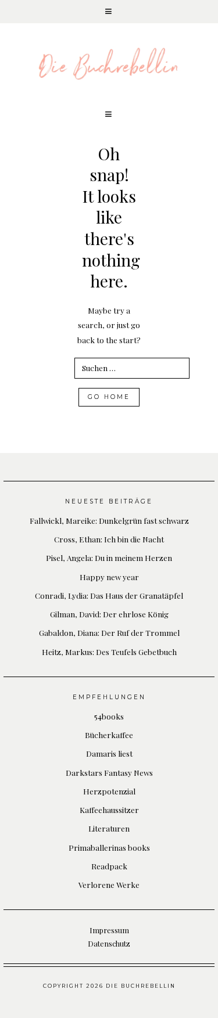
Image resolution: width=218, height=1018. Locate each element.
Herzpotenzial (109, 791)
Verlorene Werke (109, 884)
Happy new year (109, 576)
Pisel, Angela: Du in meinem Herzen (109, 557)
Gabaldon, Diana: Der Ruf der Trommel (109, 632)
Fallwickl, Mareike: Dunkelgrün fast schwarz (109, 520)
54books (109, 716)
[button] (109, 11)
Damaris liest (109, 753)
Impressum (109, 930)
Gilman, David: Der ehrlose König (109, 614)
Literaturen (109, 828)
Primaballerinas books (109, 847)
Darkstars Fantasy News (109, 772)
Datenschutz (109, 943)
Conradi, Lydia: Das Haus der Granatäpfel (109, 595)
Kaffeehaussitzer (109, 809)
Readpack (109, 866)
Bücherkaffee (109, 734)
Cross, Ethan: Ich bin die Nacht (109, 539)
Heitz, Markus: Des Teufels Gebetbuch (109, 651)
